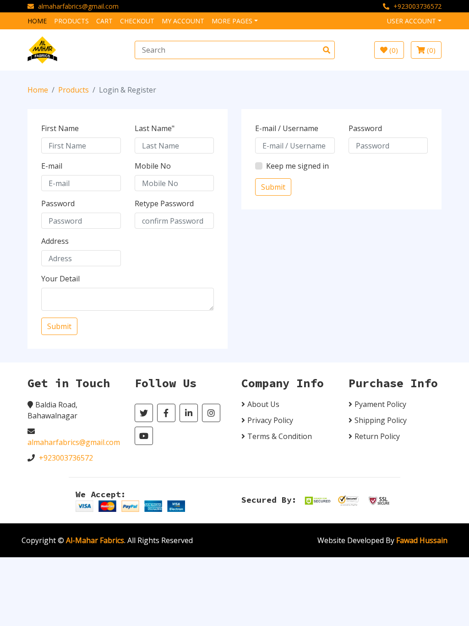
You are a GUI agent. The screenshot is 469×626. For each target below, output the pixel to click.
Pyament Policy (380, 404)
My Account (183, 20)
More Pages (232, 20)
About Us (263, 404)
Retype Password (164, 203)
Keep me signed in (297, 166)
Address (55, 241)
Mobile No (153, 166)
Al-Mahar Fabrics (95, 540)
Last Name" (155, 128)
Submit (59, 326)
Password (58, 203)
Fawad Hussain (421, 540)
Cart (104, 20)
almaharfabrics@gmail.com (78, 6)
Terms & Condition (279, 436)
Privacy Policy (270, 420)
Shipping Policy (380, 420)
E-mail (51, 166)
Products (71, 20)
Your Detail (60, 279)
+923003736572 (417, 6)
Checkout (137, 20)
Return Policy (377, 436)
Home (37, 20)
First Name (60, 128)
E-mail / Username (286, 128)
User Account (411, 20)
